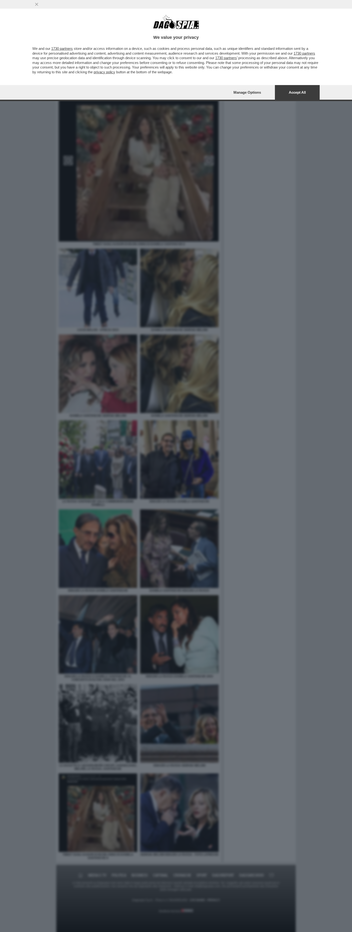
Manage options (247, 92)
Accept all (297, 92)
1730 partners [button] (62, 48)
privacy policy (104, 72)
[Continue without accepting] (36, 4)
